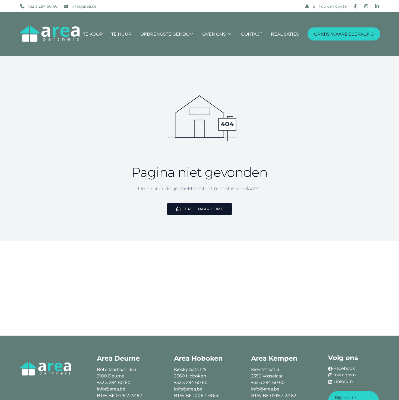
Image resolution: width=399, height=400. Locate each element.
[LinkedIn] (377, 6)
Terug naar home (203, 208)
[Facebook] (355, 6)
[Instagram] (366, 6)
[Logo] (50, 34)
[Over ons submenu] (229, 34)
